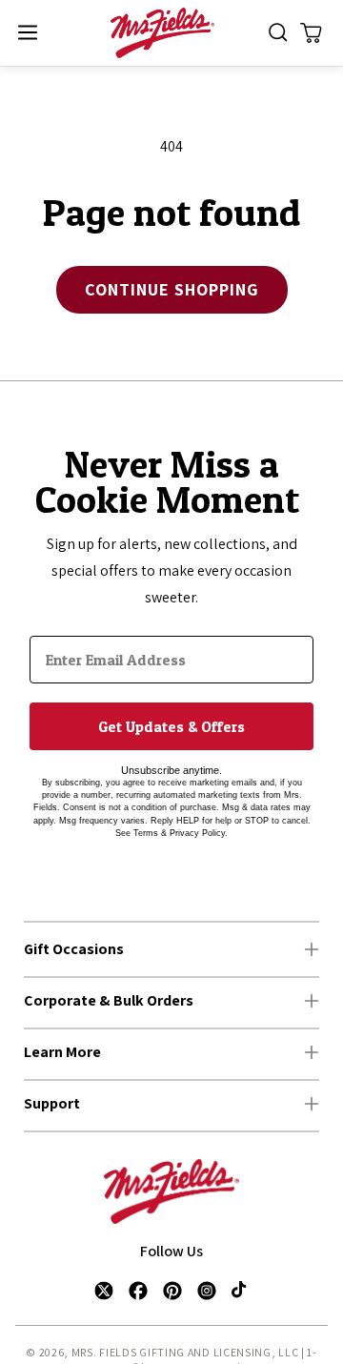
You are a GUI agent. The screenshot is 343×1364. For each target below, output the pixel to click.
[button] (27, 33)
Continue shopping (172, 289)
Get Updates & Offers (171, 726)
